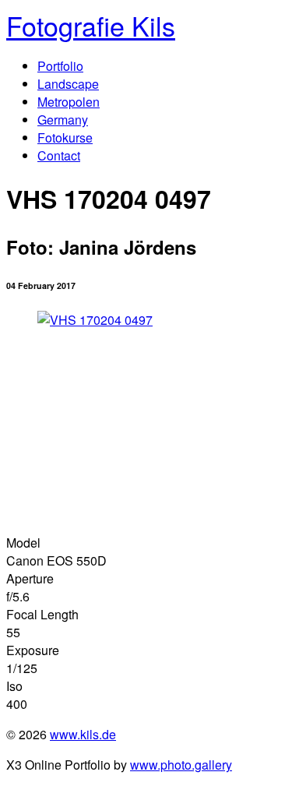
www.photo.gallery (181, 765)
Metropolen (68, 102)
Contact (58, 155)
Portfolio (60, 66)
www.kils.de (83, 734)
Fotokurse (65, 137)
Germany (62, 120)
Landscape (68, 84)
